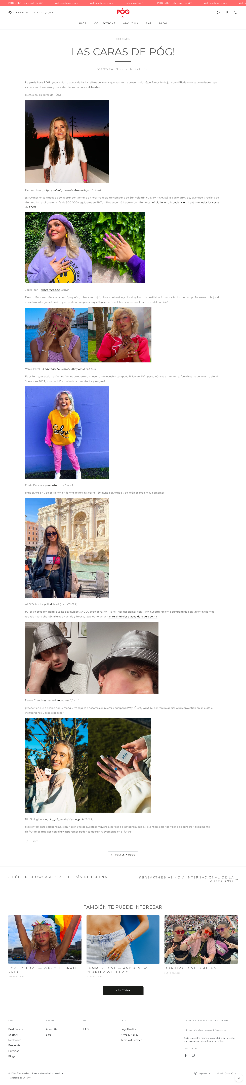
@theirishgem (82, 190)
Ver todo (123, 990)
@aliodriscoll (51, 604)
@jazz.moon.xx (50, 289)
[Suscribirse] (236, 1030)
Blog (126, 39)
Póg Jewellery (24, 1073)
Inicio (119, 39)
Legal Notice (129, 1029)
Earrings (13, 1050)
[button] (218, 12)
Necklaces (14, 1040)
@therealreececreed (57, 700)
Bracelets (14, 1045)
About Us (51, 1029)
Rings (11, 1056)
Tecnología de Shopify (19, 1077)
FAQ (86, 1029)
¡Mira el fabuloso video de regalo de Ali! (132, 616)
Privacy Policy (129, 1034)
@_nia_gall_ (52, 819)
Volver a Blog (125, 854)
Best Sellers (15, 1029)
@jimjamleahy (54, 190)
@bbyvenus (78, 368)
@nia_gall (77, 819)
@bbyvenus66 (51, 368)
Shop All (13, 1034)
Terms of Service (131, 1040)
